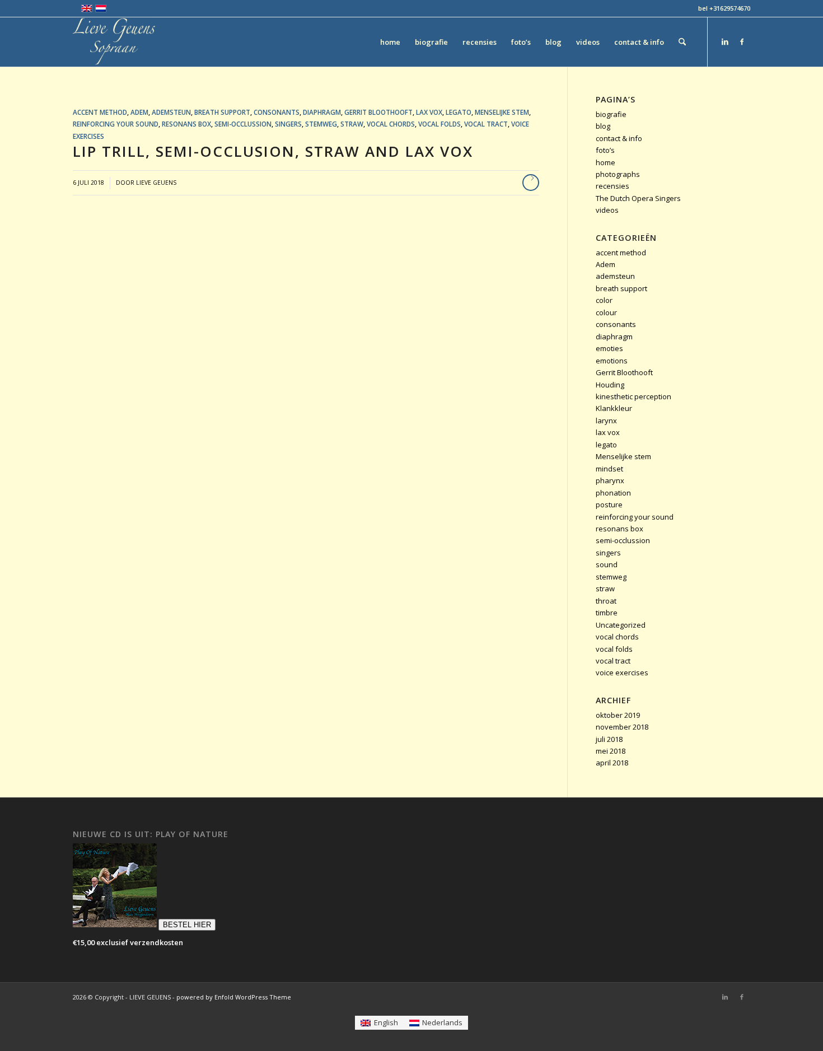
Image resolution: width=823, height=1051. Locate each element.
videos (607, 210)
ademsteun (171, 112)
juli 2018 (609, 739)
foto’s (605, 150)
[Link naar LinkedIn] (725, 41)
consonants (277, 112)
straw (351, 123)
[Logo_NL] (114, 42)
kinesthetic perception (633, 396)
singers (288, 123)
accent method (100, 112)
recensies (612, 186)
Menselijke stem (502, 112)
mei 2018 (610, 751)
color (604, 300)
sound (607, 564)
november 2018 (622, 727)
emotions (612, 361)
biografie (611, 114)
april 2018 (612, 763)
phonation (613, 493)
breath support (222, 112)
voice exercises (622, 672)
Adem (139, 112)
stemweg (321, 123)
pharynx (610, 480)
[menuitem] (390, 42)
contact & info (619, 138)
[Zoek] (682, 42)
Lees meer (530, 182)
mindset (609, 469)
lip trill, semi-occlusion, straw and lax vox (273, 151)
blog (603, 126)
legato (458, 112)
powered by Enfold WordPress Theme (233, 997)
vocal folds (439, 123)
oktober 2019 (618, 715)
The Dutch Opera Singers (638, 198)
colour (606, 312)
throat (606, 601)
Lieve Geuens (156, 182)
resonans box (186, 123)
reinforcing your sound (115, 123)
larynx (606, 420)
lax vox (429, 112)
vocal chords (391, 123)
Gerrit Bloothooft (378, 112)
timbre (607, 613)
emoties (609, 348)
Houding (610, 385)
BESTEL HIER (187, 925)
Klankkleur (614, 408)
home (605, 162)
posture (609, 504)
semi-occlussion (243, 123)
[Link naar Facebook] (741, 41)
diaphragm (322, 112)
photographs (618, 174)
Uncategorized (621, 625)
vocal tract (486, 123)
